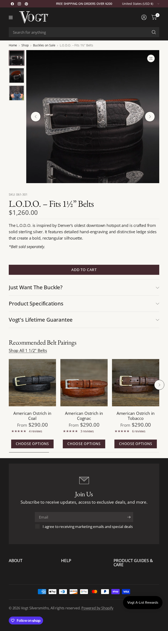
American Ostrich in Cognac (84, 416)
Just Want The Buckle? (36, 287)
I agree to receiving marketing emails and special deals (88, 526)
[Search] (153, 32)
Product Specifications (36, 303)
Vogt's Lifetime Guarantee (41, 319)
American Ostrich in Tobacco (136, 416)
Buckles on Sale (44, 45)
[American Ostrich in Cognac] (84, 382)
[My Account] (144, 17)
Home (13, 45)
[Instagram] (19, 3)
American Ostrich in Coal (32, 416)
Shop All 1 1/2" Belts (28, 350)
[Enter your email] (128, 517)
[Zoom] (151, 58)
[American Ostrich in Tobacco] (135, 382)
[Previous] (36, 117)
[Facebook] (12, 3)
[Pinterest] (26, 3)
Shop (25, 45)
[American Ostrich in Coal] (32, 382)
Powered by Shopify (97, 608)
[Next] (150, 117)
